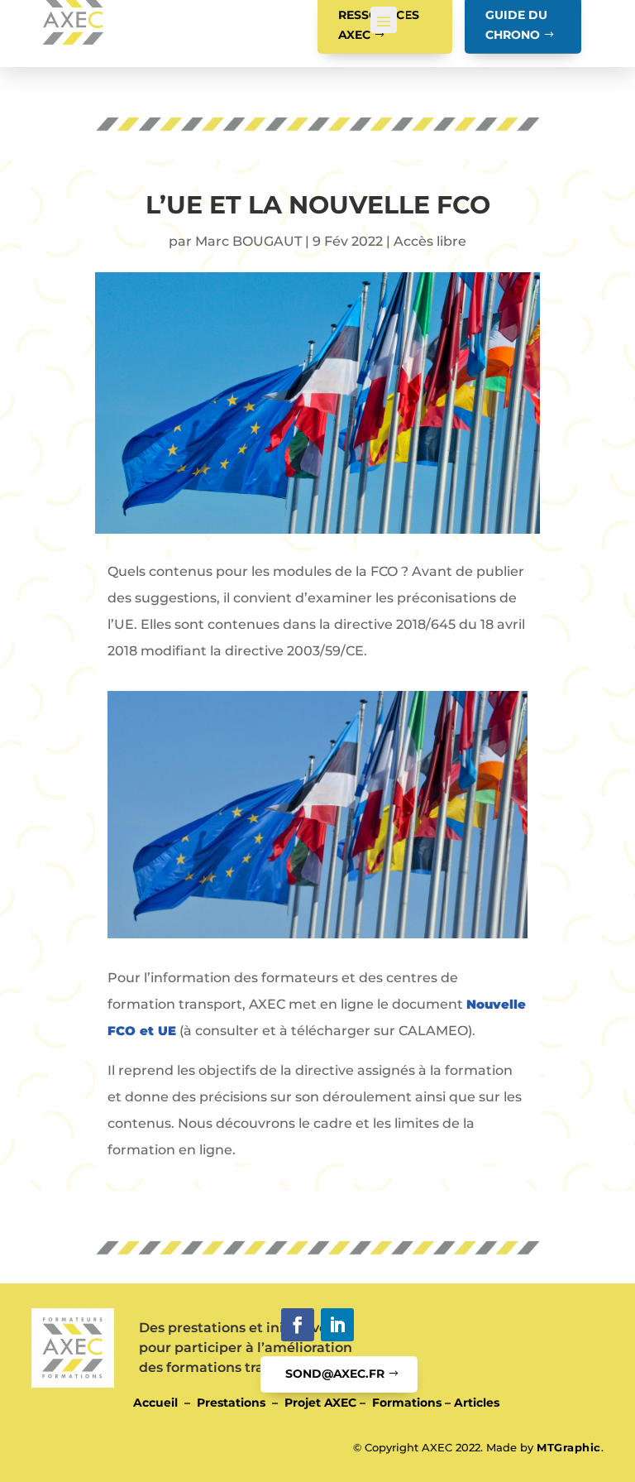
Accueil (155, 1402)
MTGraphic (569, 1447)
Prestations (231, 1402)
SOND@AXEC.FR (334, 1373)
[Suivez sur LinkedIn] (337, 1324)
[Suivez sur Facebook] (297, 1324)
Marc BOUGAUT (248, 241)
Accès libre (430, 241)
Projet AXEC (320, 1402)
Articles (476, 1402)
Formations (407, 1402)
